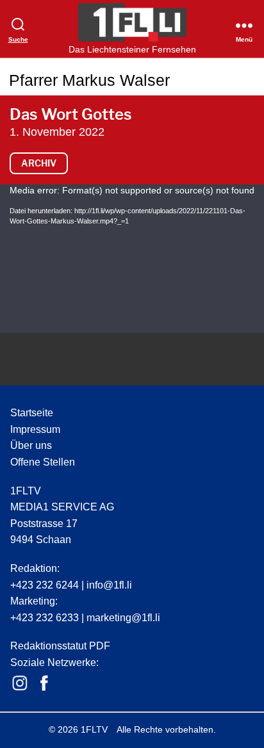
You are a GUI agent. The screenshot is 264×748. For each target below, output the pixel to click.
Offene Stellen (42, 462)
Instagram (19, 683)
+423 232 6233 (44, 617)
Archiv (38, 163)
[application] (132, 258)
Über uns (31, 445)
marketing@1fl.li (123, 617)
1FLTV (94, 729)
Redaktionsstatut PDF (60, 645)
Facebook (44, 683)
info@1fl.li (109, 585)
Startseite (31, 412)
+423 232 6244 (44, 585)
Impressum (35, 429)
